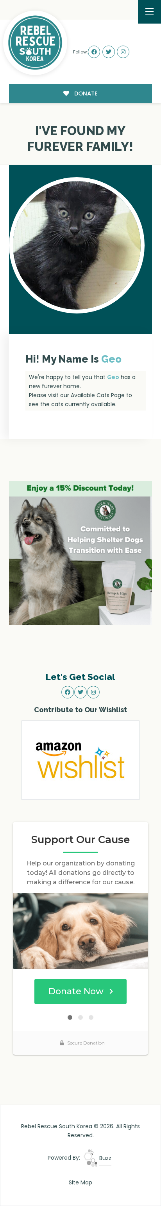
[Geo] (77, 245)
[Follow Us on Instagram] (123, 52)
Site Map (80, 1182)
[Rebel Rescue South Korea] (35, 43)
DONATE (85, 93)
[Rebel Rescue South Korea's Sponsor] (80, 553)
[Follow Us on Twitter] (108, 52)
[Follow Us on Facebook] (94, 52)
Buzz (104, 1158)
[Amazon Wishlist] (80, 760)
